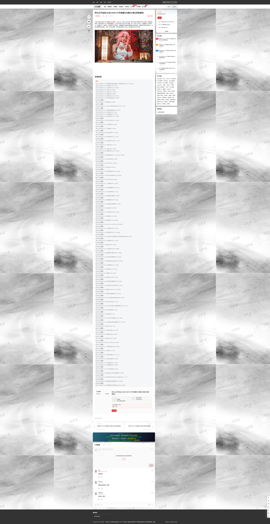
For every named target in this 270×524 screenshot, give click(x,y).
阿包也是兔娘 (172, 99)
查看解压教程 (137, 440)
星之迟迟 (173, 91)
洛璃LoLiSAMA (160, 95)
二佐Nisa (168, 85)
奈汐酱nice (159, 89)
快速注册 (174, 6)
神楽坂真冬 (164, 97)
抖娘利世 (164, 91)
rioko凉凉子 (159, 82)
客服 (101, 2)
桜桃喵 (167, 93)
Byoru (164, 78)
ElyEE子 (167, 78)
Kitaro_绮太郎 (159, 80)
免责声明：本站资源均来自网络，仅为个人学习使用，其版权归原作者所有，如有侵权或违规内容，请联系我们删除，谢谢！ (130, 521)
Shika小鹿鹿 (165, 82)
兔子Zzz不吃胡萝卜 (161, 87)
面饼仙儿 (164, 103)
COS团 (102, 521)
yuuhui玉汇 (159, 85)
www (99, 470)
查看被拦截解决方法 (131, 438)
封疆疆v (164, 89)
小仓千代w (169, 89)
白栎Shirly (159, 97)
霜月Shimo (159, 103)
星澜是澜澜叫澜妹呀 (161, 93)
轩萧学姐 (167, 99)
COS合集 (97, 16)
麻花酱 (168, 103)
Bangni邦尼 (159, 78)
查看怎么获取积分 (134, 435)
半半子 (167, 87)
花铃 (173, 97)
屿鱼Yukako (159, 91)
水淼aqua (171, 93)
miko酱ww (166, 80)
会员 (105, 2)
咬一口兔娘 (172, 87)
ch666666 (100, 492)
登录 (169, 6)
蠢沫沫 (163, 99)
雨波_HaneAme (160, 101)
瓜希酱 (174, 95)
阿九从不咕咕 (112, 22)
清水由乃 (166, 95)
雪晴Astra (166, 101)
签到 (94, 2)
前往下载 (150, 16)
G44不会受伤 (173, 78)
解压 (97, 2)
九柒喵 (164, 85)
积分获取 (109, 2)
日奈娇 (169, 91)
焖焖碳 (170, 95)
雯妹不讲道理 (171, 101)
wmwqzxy (100, 481)
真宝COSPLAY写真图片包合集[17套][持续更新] (140, 426)
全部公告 (166, 31)
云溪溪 (172, 85)
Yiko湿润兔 (171, 82)
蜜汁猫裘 (159, 99)
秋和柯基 (169, 97)
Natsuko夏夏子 (172, 80)
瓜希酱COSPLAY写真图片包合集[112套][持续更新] (109, 426)
